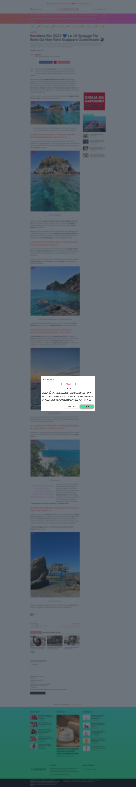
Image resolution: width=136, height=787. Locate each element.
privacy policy (86, 402)
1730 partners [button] (51, 391)
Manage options (72, 406)
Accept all (87, 406)
